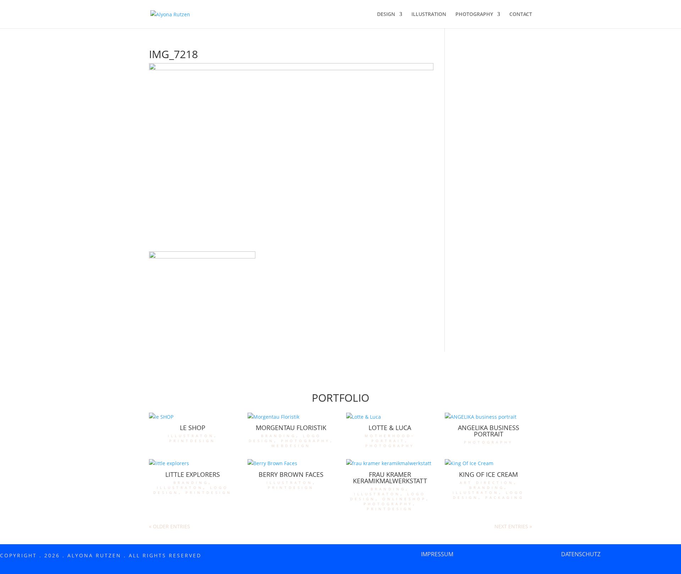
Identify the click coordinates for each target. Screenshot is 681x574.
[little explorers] (192, 463)
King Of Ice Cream (488, 474)
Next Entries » (513, 526)
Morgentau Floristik (291, 427)
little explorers (192, 474)
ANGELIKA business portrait (488, 430)
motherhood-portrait (390, 438)
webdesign (291, 445)
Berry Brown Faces (291, 474)
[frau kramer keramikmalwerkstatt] (389, 463)
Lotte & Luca (390, 427)
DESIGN (386, 14)
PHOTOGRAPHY (474, 14)
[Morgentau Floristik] (291, 417)
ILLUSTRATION (428, 14)
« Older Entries (169, 526)
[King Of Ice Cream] (488, 463)
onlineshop (404, 498)
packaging (504, 497)
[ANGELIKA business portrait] (488, 417)
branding (278, 435)
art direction (487, 482)
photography (305, 440)
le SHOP (192, 427)
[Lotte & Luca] (389, 417)
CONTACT (520, 14)
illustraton (191, 435)
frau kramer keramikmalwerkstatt (390, 477)
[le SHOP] (192, 417)
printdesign (192, 440)
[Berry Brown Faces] (291, 463)
